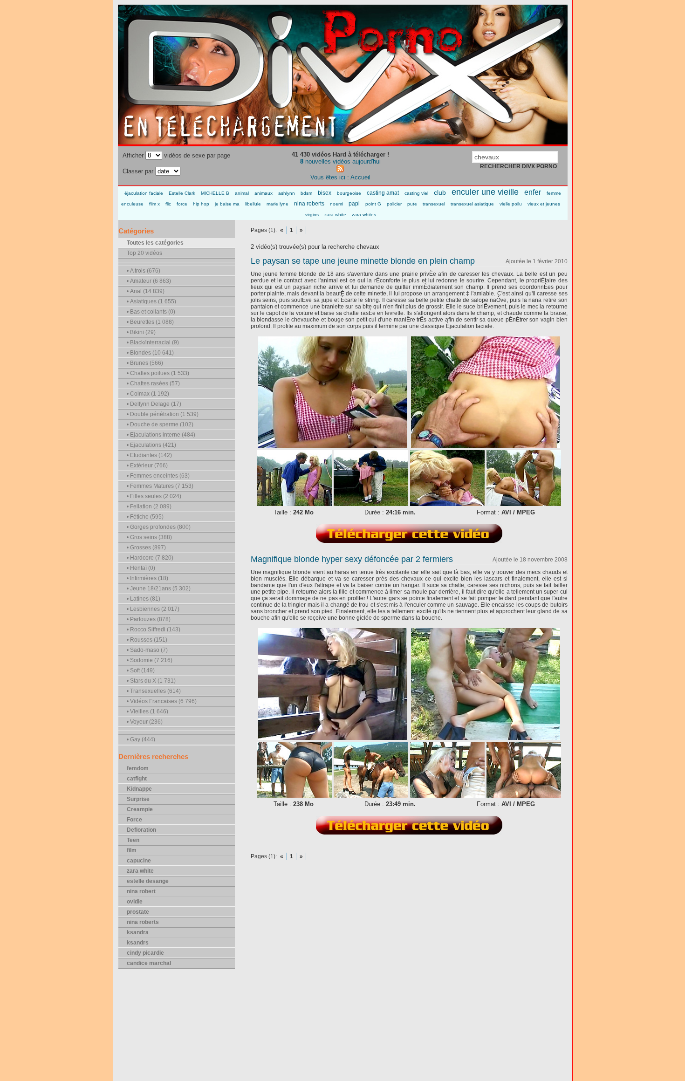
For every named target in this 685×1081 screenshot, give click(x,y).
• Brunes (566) (145, 363)
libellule (253, 203)
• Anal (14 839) (145, 291)
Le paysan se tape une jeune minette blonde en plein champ (363, 261)
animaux (263, 193)
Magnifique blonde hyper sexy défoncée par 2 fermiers (352, 559)
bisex (324, 193)
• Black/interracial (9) (153, 342)
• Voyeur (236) (145, 721)
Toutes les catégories (155, 242)
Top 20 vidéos (144, 253)
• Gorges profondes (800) (159, 527)
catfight (137, 778)
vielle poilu (511, 203)
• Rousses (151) (147, 639)
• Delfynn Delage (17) (154, 404)
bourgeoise (349, 193)
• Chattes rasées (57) (153, 383)
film (132, 850)
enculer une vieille (485, 192)
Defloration (141, 830)
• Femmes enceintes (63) (158, 475)
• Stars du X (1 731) (151, 680)
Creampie (140, 809)
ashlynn (286, 193)
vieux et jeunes (543, 203)
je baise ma (227, 203)
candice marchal (149, 963)
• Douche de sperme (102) (160, 424)
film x (154, 203)
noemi (336, 203)
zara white (335, 214)
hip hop (201, 203)
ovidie (135, 901)
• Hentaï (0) (141, 568)
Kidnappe (139, 789)
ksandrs (138, 942)
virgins (312, 214)
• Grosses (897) (146, 547)
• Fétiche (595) (145, 516)
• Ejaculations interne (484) (161, 434)
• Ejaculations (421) (151, 445)
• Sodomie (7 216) (149, 660)
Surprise (138, 799)
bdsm (306, 193)
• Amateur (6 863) (149, 281)
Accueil (360, 177)
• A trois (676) (143, 270)
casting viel (416, 193)
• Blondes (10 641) (150, 352)
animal (242, 193)
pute (412, 203)
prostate (138, 912)
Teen (133, 840)
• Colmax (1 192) (148, 393)
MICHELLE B (215, 193)
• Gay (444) (141, 739)
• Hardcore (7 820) (150, 557)
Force (134, 819)
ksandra (138, 932)
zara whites (364, 214)
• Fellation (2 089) (149, 506)
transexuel (434, 203)
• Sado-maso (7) (147, 650)
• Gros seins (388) (149, 537)
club (440, 192)
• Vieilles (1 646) (147, 711)
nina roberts (309, 203)
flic (168, 203)
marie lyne (277, 203)
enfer (532, 192)
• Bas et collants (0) (151, 311)
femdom (138, 768)
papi (354, 203)
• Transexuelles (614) (154, 691)
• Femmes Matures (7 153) (160, 486)
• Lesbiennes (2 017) (153, 609)
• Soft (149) (141, 670)
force (182, 203)
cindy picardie (145, 953)
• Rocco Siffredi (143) (153, 629)
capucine (139, 860)
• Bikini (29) (141, 332)
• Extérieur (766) (147, 465)
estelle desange (148, 881)
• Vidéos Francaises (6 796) (162, 701)
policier (394, 203)
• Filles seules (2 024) (154, 496)
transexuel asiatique (472, 203)
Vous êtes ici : (330, 177)
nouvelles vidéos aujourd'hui (340, 161)
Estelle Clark (182, 193)
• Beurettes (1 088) (150, 322)
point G (373, 203)
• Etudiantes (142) (149, 455)
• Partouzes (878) (149, 619)
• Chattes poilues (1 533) (158, 373)
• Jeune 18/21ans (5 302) (159, 588)
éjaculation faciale (143, 193)
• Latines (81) (143, 598)
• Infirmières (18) (147, 578)
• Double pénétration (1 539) (163, 414)
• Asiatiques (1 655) (151, 301)
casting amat (383, 193)
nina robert (141, 891)
